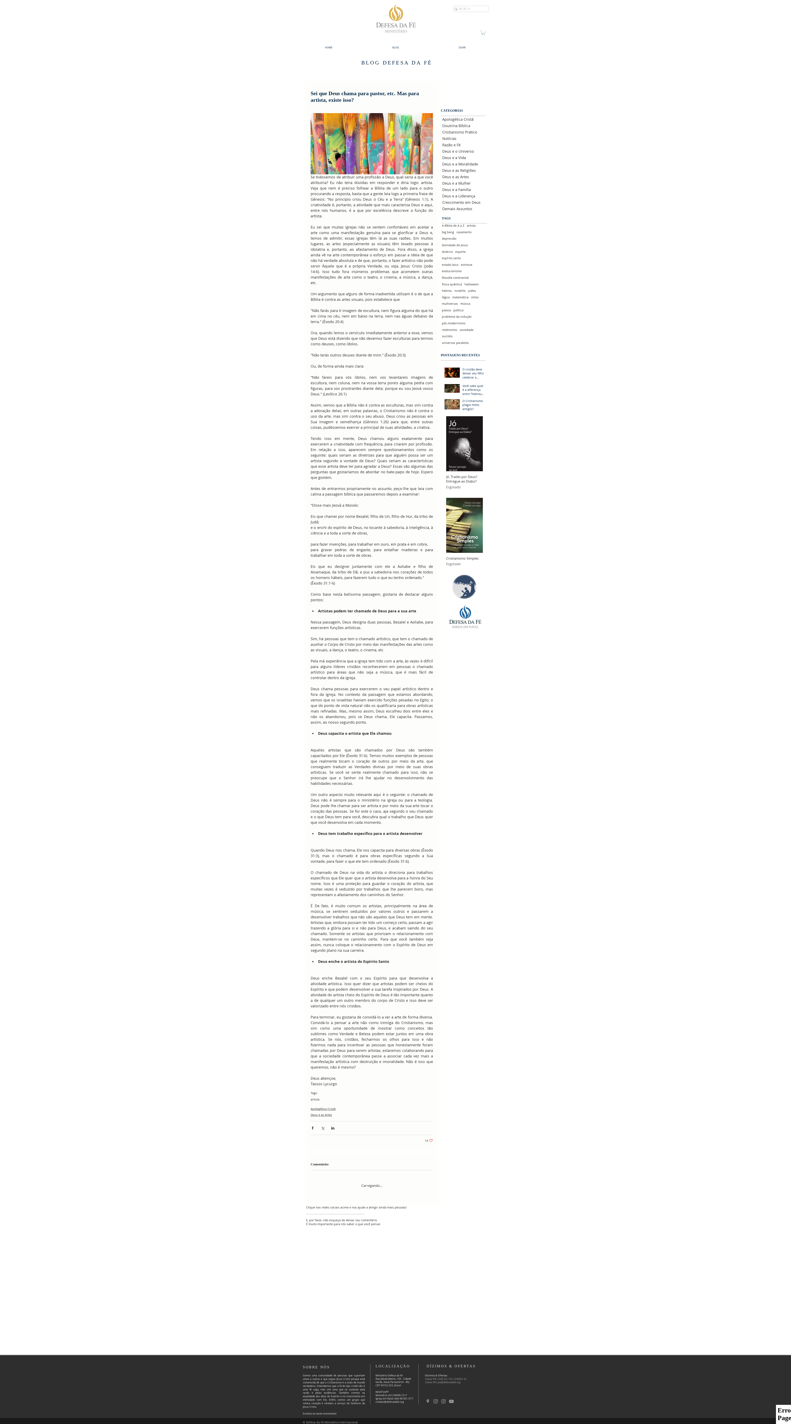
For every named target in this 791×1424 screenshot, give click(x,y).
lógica (446, 297)
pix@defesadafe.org (449, 1379)
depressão (449, 238)
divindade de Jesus (455, 245)
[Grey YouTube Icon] (451, 1398)
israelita (460, 291)
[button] (483, 32)
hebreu (447, 291)
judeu (472, 291)
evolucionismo (452, 271)
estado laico (450, 265)
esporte (460, 252)
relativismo (449, 330)
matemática (460, 297)
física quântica (452, 284)
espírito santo (451, 258)
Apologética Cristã (323, 1109)
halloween (472, 284)
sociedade (467, 330)
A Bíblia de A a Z (453, 225)
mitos (475, 297)
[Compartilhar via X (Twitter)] (323, 1128)
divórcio (447, 252)
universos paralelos (455, 343)
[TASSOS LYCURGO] (443, 1398)
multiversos (450, 304)
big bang (448, 232)
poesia (446, 310)
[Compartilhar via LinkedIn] (333, 1128)
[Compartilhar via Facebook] (313, 1128)
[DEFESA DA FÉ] (436, 1398)
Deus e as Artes (321, 1115)
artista (315, 1099)
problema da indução (457, 317)
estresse (466, 265)
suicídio (447, 336)
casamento (464, 232)
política (458, 310)
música (465, 304)
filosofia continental (455, 278)
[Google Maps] (428, 1398)
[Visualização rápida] (464, 443)
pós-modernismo (453, 323)
